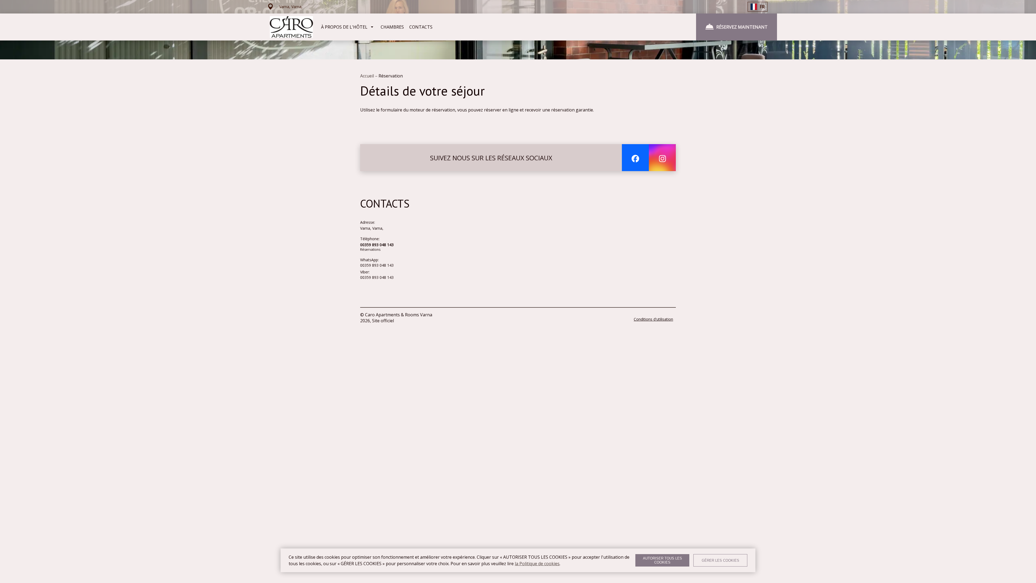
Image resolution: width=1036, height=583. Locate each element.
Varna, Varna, (371, 228)
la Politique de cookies (537, 564)
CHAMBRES (392, 27)
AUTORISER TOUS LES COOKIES (662, 560)
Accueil (367, 76)
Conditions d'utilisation (653, 319)
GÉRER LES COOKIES (720, 560)
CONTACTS (420, 27)
